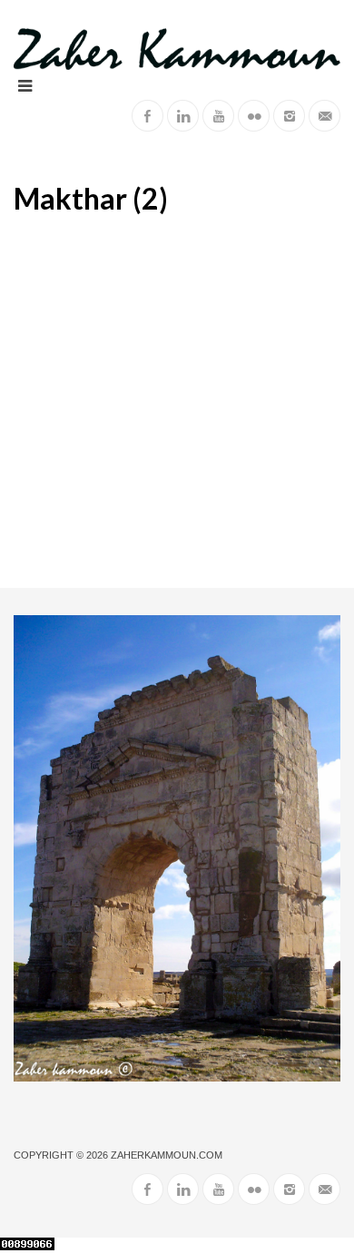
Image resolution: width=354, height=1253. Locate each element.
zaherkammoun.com (166, 1155)
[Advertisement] (177, 402)
